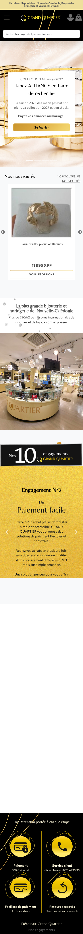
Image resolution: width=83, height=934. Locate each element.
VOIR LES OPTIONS (41, 274)
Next (80, 232)
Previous (3, 232)
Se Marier (41, 127)
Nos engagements (41, 930)
